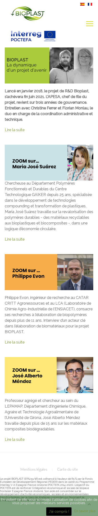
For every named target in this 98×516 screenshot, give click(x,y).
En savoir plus (85, 511)
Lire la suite (14, 130)
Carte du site (67, 469)
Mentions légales (33, 469)
